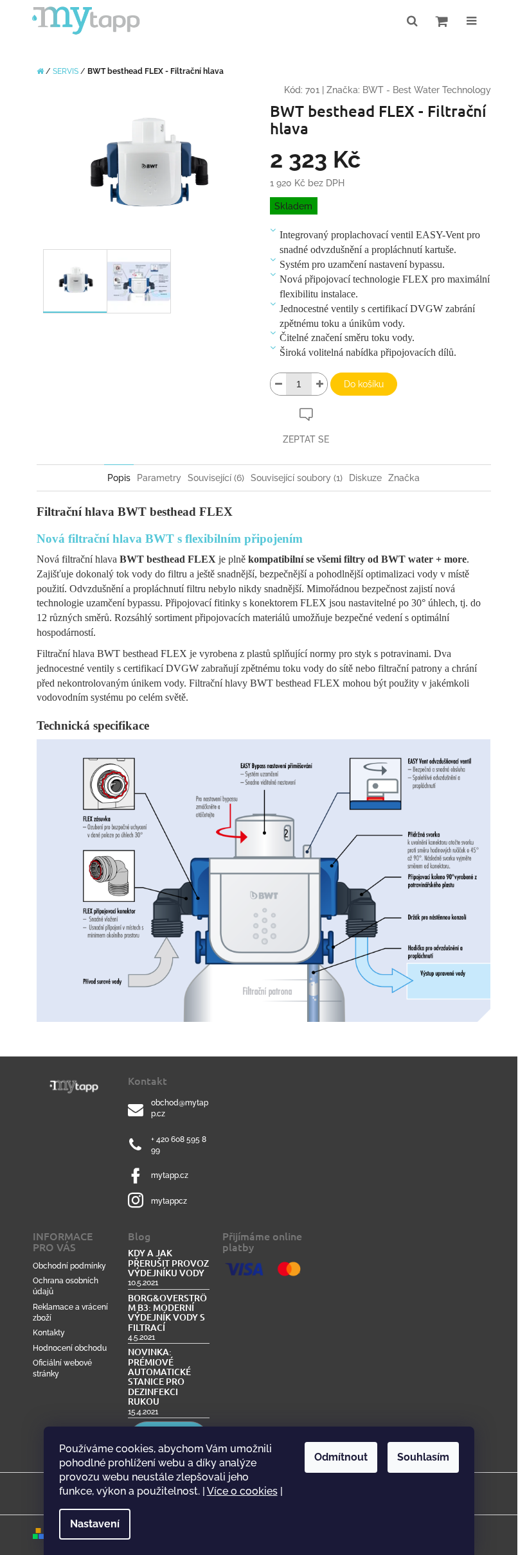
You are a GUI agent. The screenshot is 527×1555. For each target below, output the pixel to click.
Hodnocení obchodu (70, 1348)
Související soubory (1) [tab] (297, 478)
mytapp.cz (169, 1175)
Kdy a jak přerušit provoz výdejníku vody (168, 1263)
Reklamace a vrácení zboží (70, 1312)
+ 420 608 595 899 (178, 1145)
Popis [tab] (118, 478)
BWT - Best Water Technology (426, 90)
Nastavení (95, 1524)
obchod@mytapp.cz (179, 1108)
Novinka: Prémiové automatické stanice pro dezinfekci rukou (159, 1376)
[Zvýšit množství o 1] (319, 384)
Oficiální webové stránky (62, 1368)
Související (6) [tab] (216, 478)
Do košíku (364, 384)
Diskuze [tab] (365, 478)
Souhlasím (423, 1457)
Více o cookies (242, 1491)
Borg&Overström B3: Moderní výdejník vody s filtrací (167, 1313)
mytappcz (169, 1201)
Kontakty (49, 1332)
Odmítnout (341, 1457)
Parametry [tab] (159, 478)
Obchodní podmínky (69, 1265)
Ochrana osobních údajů (65, 1286)
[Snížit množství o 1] (278, 384)
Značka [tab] (404, 478)
